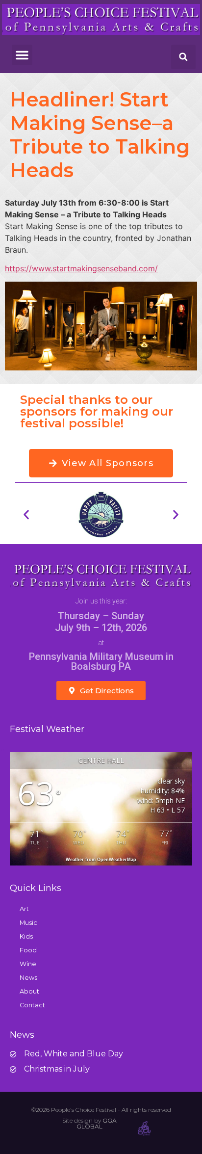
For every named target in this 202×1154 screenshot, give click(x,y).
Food (28, 950)
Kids (26, 936)
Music (28, 922)
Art (24, 909)
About (29, 991)
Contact (32, 1005)
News (28, 977)
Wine (28, 964)
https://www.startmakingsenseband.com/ (81, 268)
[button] (22, 55)
